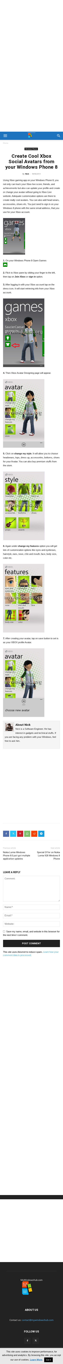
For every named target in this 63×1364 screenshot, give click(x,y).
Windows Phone (31, 149)
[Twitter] (13, 834)
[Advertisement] (31, 33)
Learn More (36, 1359)
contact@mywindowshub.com (38, 1319)
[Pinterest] (20, 834)
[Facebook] (6, 834)
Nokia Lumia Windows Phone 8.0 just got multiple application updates (16, 855)
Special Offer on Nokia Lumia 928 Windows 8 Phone (48, 855)
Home (5, 143)
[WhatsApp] (27, 834)
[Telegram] (41, 834)
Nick (27, 174)
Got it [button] (48, 1360)
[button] (5, 136)
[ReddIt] (34, 834)
